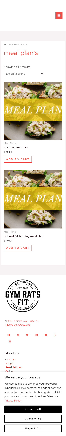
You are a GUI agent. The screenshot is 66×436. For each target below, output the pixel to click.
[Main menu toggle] (58, 15)
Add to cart (18, 159)
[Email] (10, 341)
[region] (33, 404)
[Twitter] (27, 334)
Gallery (9, 371)
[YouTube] (46, 334)
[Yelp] (55, 334)
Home (7, 44)
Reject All (33, 428)
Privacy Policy (12, 400)
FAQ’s (8, 363)
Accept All (33, 409)
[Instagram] (18, 334)
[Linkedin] (36, 334)
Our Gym (10, 359)
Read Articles (13, 367)
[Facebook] (8, 334)
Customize (33, 419)
